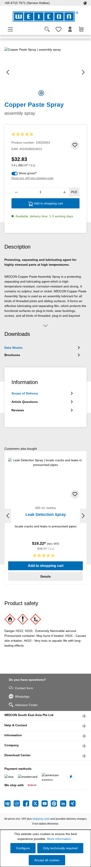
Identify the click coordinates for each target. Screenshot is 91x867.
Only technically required (60, 848)
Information (13, 735)
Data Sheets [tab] (13, 347)
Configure (23, 848)
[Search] (47, 29)
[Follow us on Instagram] (18, 803)
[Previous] (7, 72)
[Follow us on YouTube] (46, 803)
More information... (60, 839)
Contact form (24, 688)
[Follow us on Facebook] (27, 803)
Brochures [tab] (12, 355)
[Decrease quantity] (16, 192)
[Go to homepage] (45, 16)
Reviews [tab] (17, 410)
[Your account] (70, 29)
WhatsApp (22, 696)
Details (45, 576)
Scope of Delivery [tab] (24, 393)
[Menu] (10, 29)
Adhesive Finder (26, 705)
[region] (45, 72)
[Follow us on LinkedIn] (64, 803)
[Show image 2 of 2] (50, 93)
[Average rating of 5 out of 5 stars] (30, 134)
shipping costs (41, 818)
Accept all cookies (46, 860)
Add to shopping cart (48, 203)
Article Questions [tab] (24, 402)
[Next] (83, 72)
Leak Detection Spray (45, 514)
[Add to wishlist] (75, 145)
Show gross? (28, 173)
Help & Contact (15, 725)
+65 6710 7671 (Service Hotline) (27, 3)
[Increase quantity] (64, 192)
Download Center (17, 755)
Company (11, 745)
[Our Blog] (9, 803)
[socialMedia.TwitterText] (37, 803)
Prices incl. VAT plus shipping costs (32, 178)
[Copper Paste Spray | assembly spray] (45, 72)
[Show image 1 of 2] (41, 93)
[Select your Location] (85, 3)
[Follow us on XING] (72, 803)
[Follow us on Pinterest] (55, 803)
